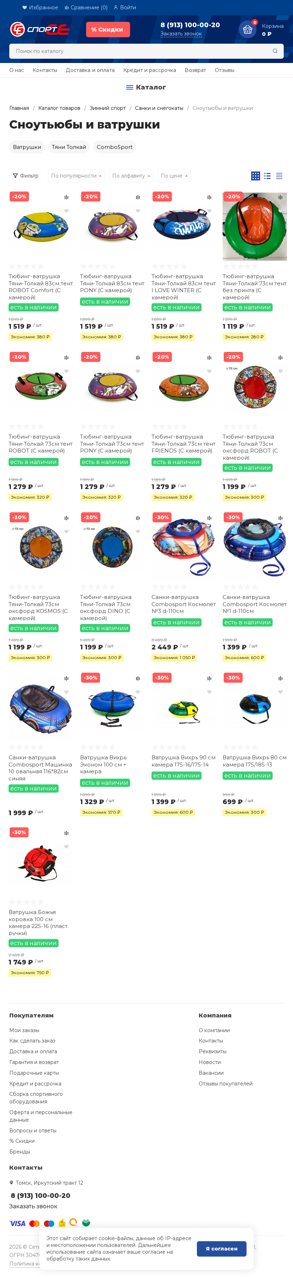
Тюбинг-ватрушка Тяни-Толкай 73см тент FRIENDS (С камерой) (183, 443)
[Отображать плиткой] (255, 175)
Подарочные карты (34, 1073)
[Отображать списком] (267, 175)
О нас (16, 70)
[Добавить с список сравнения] (66, 197)
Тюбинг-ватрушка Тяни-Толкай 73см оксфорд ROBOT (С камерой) (250, 446)
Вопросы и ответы (32, 1130)
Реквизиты (213, 1051)
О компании (214, 1030)
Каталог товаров (59, 108)
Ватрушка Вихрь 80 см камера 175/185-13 (255, 761)
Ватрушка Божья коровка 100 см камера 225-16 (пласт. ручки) (39, 922)
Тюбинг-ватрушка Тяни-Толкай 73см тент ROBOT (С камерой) (41, 443)
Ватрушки (27, 147)
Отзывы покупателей (226, 1083)
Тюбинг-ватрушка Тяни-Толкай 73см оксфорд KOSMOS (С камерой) (38, 607)
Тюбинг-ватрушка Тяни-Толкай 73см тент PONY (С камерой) (112, 443)
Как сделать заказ (32, 1040)
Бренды (19, 1151)
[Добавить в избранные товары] (66, 210)
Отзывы (224, 70)
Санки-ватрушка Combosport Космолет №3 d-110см (184, 604)
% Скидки (22, 1141)
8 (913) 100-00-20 (190, 25)
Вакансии (211, 1073)
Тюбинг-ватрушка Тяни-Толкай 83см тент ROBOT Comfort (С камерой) (41, 286)
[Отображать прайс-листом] (279, 175)
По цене (172, 176)
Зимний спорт (108, 108)
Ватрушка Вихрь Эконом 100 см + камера (103, 764)
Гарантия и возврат (34, 1062)
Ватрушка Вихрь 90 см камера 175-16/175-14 (183, 761)
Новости (210, 1062)
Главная (19, 108)
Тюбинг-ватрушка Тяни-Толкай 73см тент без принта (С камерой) (255, 286)
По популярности (73, 176)
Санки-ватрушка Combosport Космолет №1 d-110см (255, 604)
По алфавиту (128, 176)
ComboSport (115, 147)
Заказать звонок (181, 33)
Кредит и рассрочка (150, 70)
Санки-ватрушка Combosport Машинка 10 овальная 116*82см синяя (40, 767)
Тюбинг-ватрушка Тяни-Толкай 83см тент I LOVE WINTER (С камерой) (184, 286)
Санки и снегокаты (159, 108)
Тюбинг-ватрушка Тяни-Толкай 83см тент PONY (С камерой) (112, 283)
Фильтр (29, 176)
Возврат (195, 70)
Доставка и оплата (90, 70)
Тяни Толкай (69, 147)
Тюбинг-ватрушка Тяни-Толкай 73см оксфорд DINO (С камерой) (105, 607)
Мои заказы (24, 1030)
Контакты (45, 70)
